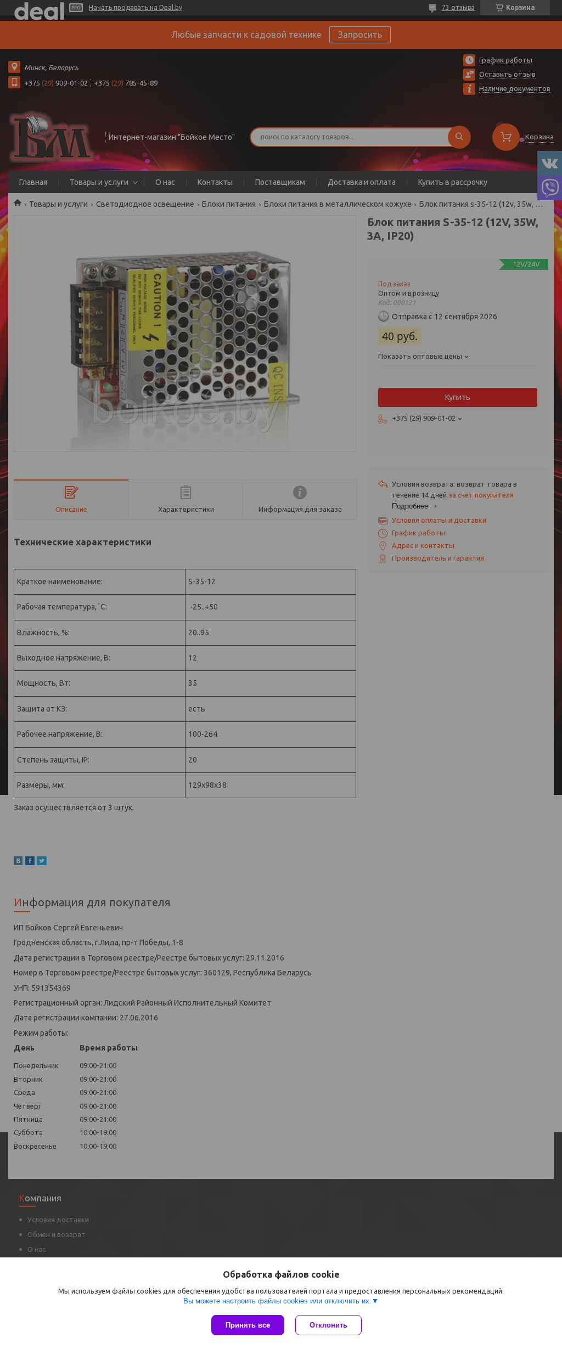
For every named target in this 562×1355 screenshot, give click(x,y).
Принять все (248, 1325)
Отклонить (328, 1325)
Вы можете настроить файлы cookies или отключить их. (277, 1301)
